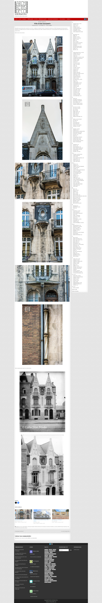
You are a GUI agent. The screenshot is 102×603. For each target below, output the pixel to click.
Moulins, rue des (76, 200)
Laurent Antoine (51, 568)
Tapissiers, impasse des (77, 261)
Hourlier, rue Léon (76, 151)
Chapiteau (46, 555)
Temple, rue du (76, 263)
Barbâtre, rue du (76, 36)
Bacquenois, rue (76, 34)
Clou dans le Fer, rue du (77, 79)
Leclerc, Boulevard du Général (79, 169)
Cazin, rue (75, 65)
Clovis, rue (75, 80)
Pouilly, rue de (76, 221)
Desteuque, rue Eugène (77, 100)
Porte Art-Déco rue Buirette (35, 556)
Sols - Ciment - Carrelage (49, 579)
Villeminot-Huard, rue (77, 283)
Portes (51, 575)
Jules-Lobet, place (76, 161)
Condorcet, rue (76, 85)
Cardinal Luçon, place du (77, 58)
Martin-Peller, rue (76, 194)
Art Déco (54, 549)
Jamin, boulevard (76, 155)
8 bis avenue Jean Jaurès (42, 23)
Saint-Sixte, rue (76, 245)
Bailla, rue (75, 35)
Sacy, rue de (75, 237)
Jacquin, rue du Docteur (77, 154)
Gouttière (52, 526)
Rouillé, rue (75, 231)
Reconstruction (21, 527)
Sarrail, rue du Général (77, 251)
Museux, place (76, 201)
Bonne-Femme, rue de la (77, 42)
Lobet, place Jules (76, 178)
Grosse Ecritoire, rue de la (78, 140)
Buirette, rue (75, 49)
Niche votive (51, 573)
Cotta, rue (75, 87)
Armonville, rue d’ (76, 29)
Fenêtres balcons (37, 526)
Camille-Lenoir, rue (77, 53)
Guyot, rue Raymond (77, 141)
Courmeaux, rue (76, 92)
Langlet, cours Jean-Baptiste (78, 166)
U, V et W (74, 274)
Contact (19, 19)
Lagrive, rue (75, 164)
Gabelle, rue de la (76, 128)
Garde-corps (54, 565)
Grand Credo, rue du (77, 138)
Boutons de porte (52, 551)
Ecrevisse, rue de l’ (76, 108)
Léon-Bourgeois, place (77, 172)
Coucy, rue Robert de (77, 88)
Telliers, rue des (76, 262)
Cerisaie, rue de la (76, 67)
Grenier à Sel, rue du (77, 139)
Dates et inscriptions (48, 558)
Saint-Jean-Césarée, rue (77, 239)
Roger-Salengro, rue (77, 228)
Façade (32, 526)
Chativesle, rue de (76, 74)
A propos (24, 19)
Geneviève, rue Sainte (77, 133)
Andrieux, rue (75, 24)
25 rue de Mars (33, 593)
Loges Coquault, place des (78, 179)
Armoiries (46, 549)
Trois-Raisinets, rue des (77, 271)
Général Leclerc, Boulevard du (79, 131)
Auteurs (68, 19)
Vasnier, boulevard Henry (78, 276)
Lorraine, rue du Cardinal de (78, 180)
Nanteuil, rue (75, 205)
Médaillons (46, 573)
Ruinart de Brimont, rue (77, 234)
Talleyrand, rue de (76, 258)
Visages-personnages (53, 580)
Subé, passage (76, 256)
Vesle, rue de (75, 281)
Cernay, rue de (76, 68)
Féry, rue (75, 121)
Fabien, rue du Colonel (77, 119)
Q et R (73, 224)
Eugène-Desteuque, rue (77, 116)
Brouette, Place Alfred (77, 47)
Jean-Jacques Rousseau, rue (78, 157)
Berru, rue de (75, 41)
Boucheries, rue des (77, 43)
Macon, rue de (76, 190)
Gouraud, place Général (77, 137)
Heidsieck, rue (76, 144)
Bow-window (47, 552)
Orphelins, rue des (76, 210)
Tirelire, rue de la (76, 270)
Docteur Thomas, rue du (77, 103)
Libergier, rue (76, 175)
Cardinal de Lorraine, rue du (78, 57)
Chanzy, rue (75, 71)
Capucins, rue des (76, 54)
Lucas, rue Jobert (76, 182)
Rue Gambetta (33, 586)
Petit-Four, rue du (76, 216)
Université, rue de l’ (77, 275)
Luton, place (75, 186)
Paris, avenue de (76, 212)
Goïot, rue (75, 135)
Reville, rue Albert (76, 227)
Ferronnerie (43, 526)
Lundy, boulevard (76, 185)
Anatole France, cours (77, 23)
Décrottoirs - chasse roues (49, 559)
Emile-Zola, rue (76, 112)
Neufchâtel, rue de (76, 206)
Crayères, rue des (76, 93)
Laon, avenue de (76, 167)
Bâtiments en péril (42, 19)
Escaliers (46, 562)
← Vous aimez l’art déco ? (19, 531)
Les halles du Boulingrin (34, 566)
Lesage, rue (75, 174)
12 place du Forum (33, 596)
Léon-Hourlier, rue (76, 173)
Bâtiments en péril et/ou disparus (50, 553)
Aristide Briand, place (77, 28)
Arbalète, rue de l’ (76, 27)
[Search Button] (86, 19)
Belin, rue (75, 40)
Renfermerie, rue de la (77, 226)
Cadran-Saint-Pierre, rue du (78, 52)
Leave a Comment (49, 25)
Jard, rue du (75, 156)
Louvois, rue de (76, 181)
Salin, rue (75, 250)
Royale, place (75, 233)
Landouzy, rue (76, 165)
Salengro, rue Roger (77, 249)
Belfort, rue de (76, 39)
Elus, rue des (75, 110)
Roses (26, 527)
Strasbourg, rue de (76, 254)
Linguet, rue (75, 176)
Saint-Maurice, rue (76, 243)
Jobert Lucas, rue (76, 160)
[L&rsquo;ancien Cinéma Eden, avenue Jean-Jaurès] (42, 514)
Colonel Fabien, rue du (77, 82)
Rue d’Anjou (32, 554)
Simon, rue (75, 252)
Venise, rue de (76, 279)
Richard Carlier (53, 576)
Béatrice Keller (35, 25)
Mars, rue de (75, 193)
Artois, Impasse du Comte (78, 31)
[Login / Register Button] (85, 19)
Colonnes (46, 556)
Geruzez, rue (75, 134)
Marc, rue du (75, 192)
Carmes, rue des (76, 59)
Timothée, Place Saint (77, 268)
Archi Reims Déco (21, 14)
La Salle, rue (75, 168)
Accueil (15, 19)
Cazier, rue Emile (76, 64)
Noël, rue (75, 208)
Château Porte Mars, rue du (78, 73)
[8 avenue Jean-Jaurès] (23, 514)
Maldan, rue (75, 191)
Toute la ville (74, 289)
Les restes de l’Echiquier (57, 519)
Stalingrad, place (76, 253)
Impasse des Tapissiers (34, 576)
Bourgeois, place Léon (77, 46)
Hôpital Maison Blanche (77, 149)
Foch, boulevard (76, 122)
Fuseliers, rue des (76, 126)
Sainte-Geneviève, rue (77, 238)
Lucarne (55, 526)
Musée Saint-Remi (33, 573)
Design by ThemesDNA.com (51, 601)
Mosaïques (54, 569)
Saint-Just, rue (76, 242)
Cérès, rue (75, 66)
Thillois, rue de (76, 265)
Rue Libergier (33, 583)
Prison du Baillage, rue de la (78, 222)
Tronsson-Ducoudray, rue (78, 272)
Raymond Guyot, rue (77, 225)
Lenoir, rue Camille (76, 171)
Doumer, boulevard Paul (77, 104)
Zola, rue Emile (76, 287)
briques (51, 552)
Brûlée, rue (75, 48)
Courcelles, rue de (76, 89)
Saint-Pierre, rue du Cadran (78, 244)
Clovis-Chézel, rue (76, 75)
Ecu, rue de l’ (75, 109)
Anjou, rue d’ (75, 25)
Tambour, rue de (76, 260)
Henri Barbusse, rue (77, 146)
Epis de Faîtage (51, 561)
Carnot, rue (75, 61)
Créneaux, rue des (76, 94)
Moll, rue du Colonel (77, 199)
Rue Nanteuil (24, 574)
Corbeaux (29, 526)
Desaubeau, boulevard (77, 99)
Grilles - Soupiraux (51, 566)
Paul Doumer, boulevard (77, 213)
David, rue (75, 98)
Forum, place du (76, 123)
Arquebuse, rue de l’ (77, 30)
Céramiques (55, 556)
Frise (45, 565)
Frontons (48, 526)
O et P (73, 209)
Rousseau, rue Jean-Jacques (78, 232)
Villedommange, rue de (77, 282)
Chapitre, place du (76, 72)
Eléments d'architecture (53, 19)
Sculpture (49, 578)
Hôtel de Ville (75, 150)
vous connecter (22, 538)
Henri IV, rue (75, 145)
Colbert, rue (75, 81)
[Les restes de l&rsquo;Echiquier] (60, 514)
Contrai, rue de (76, 86)
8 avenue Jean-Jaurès (19, 519)
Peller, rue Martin (76, 215)
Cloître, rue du (76, 78)
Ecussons (46, 561)
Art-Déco (36, 19)
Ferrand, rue (75, 120)
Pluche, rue (75, 217)
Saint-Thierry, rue (76, 246)
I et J (73, 153)
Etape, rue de (75, 115)
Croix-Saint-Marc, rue (77, 95)
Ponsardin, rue (76, 220)
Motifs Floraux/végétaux (62, 526)
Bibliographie (30, 19)
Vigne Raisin (47, 580)
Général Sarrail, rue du (77, 132)
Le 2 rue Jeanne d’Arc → (65, 531)
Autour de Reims (75, 291)
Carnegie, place (76, 60)
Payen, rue (75, 214)
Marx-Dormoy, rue (76, 197)
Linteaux (46, 569)
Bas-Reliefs (25, 526)
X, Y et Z (73, 286)
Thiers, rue (75, 264)
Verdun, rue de (76, 280)
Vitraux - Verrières (48, 582)
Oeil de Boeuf (47, 575)
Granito (46, 566)
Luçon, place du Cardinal (77, 183)
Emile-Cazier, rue (76, 111)
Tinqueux (75, 269)
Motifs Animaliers (48, 570)
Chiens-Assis (51, 555)
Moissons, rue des (76, 198)
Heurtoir (46, 568)
